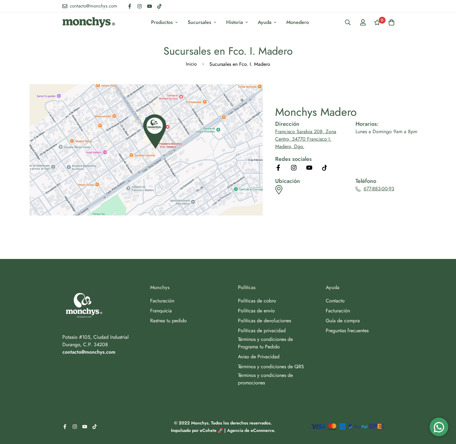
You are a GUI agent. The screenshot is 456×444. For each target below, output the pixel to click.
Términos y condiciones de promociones (265, 379)
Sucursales (199, 22)
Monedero (297, 22)
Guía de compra (343, 320)
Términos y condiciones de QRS (271, 366)
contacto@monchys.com (88, 352)
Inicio (191, 64)
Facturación (162, 300)
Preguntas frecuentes (347, 330)
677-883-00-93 (379, 188)
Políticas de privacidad (262, 330)
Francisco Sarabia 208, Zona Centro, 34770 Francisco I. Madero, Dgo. (305, 139)
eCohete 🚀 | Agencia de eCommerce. (237, 430)
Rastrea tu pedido (168, 320)
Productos (162, 22)
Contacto (335, 300)
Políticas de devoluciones (264, 320)
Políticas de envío (256, 310)
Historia (234, 22)
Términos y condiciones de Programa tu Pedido (265, 343)
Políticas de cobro (257, 300)
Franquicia (161, 310)
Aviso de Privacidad (258, 356)
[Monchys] (88, 22)
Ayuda (264, 22)
